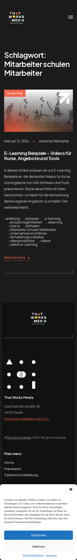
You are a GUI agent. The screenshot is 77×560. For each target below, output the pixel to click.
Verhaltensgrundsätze (27, 237)
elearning (55, 222)
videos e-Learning (23, 244)
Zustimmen (38, 535)
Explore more (14, 257)
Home (9, 462)
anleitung (13, 218)
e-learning (52, 218)
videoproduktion (22, 241)
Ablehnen (38, 546)
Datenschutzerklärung (33, 555)
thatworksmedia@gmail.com (26, 418)
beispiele (32, 218)
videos (45, 241)
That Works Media (19, 437)
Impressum (51, 555)
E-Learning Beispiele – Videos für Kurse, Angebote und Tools (37, 155)
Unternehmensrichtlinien (28, 233)
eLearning (14, 93)
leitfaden (32, 226)
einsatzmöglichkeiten (26, 222)
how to (15, 226)
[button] (71, 489)
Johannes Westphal (54, 141)
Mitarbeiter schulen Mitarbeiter (33, 229)
